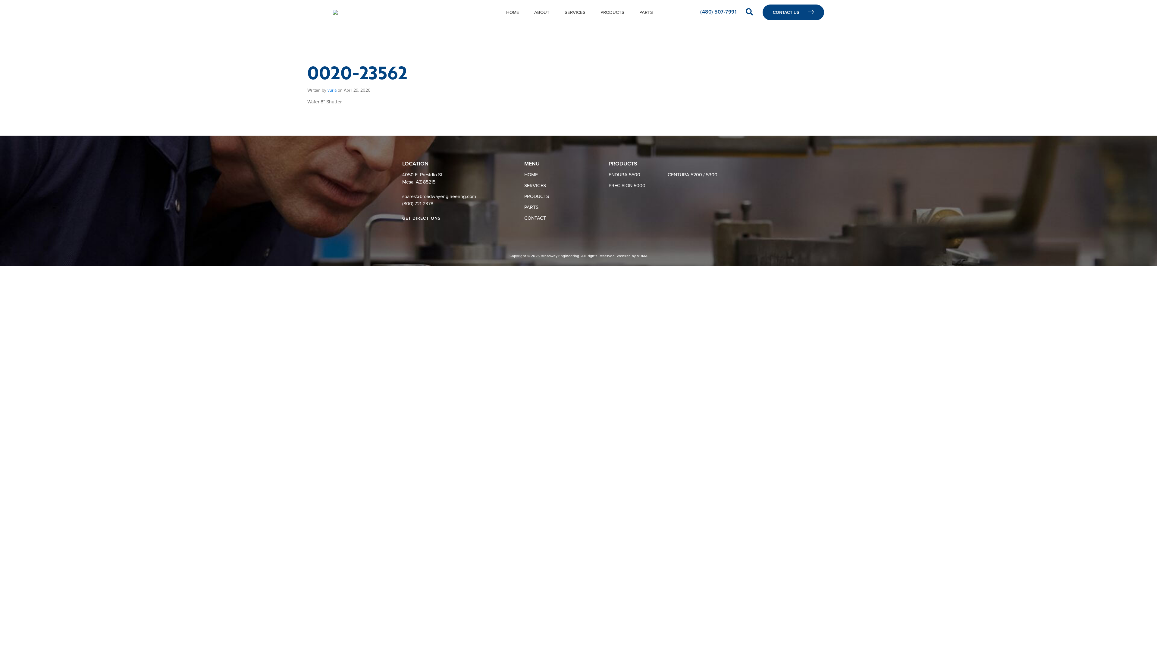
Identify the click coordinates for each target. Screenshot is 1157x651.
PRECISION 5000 (627, 186)
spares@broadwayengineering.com (439, 196)
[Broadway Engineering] (335, 12)
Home (512, 12)
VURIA (642, 256)
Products (612, 12)
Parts (646, 12)
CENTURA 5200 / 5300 (692, 175)
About (542, 12)
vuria (332, 90)
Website (624, 256)
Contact (535, 218)
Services (575, 12)
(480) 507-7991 (719, 12)
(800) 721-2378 (417, 204)
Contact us (786, 12)
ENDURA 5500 (624, 175)
